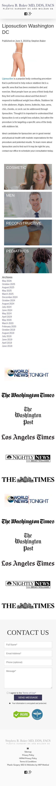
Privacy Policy (28, 755)
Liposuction (7, 79)
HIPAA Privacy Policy (28, 758)
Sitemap (28, 752)
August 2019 (8, 333)
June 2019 (7, 339)
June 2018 (7, 346)
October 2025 (8, 284)
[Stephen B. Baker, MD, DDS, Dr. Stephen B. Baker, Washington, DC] (28, 6)
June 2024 (7, 310)
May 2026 (7, 281)
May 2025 (7, 291)
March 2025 (7, 294)
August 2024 (8, 304)
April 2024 (7, 317)
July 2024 (6, 307)
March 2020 (7, 323)
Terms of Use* (29, 693)
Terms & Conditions (28, 761)
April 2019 (7, 343)
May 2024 (7, 313)
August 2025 (8, 287)
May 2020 (7, 320)
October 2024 (8, 300)
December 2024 (10, 297)
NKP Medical (43, 765)
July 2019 (6, 336)
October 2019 (8, 330)
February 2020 (9, 326)
